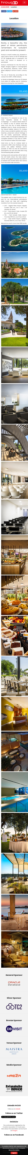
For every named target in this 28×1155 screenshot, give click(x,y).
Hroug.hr (14, 1130)
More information (14, 1150)
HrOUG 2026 (9, 3)
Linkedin (17, 1109)
